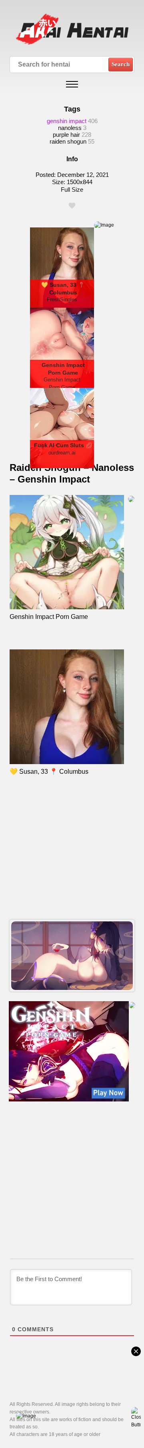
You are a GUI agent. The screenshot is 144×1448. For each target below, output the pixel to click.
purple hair (66, 134)
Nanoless (70, 127)
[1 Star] (72, 206)
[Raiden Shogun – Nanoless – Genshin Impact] (72, 956)
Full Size (72, 189)
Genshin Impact (66, 121)
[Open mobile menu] (72, 84)
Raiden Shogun (68, 141)
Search (121, 64)
